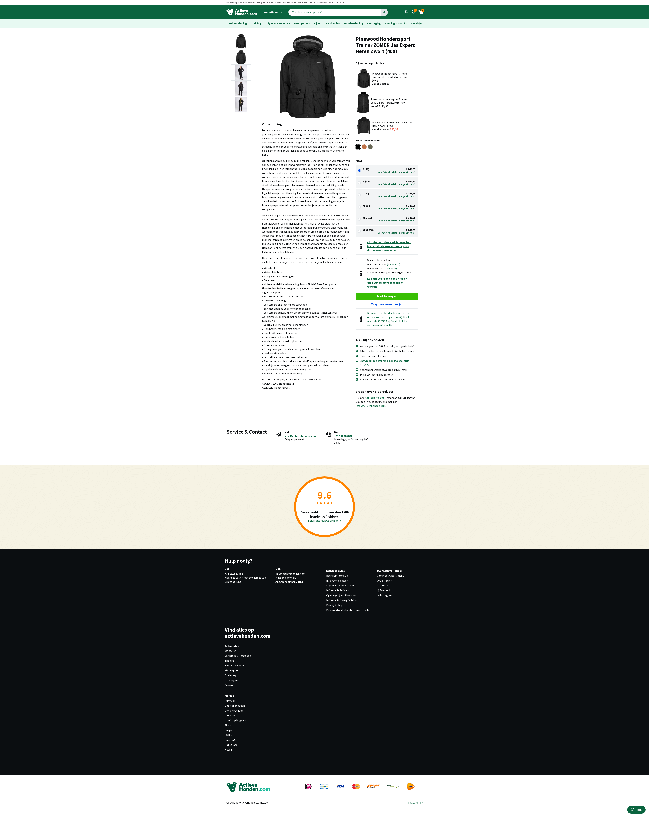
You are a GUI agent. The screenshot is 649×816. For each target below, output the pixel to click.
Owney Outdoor (234, 710)
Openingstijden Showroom (341, 595)
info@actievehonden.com (371, 405)
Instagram (386, 595)
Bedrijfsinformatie (337, 575)
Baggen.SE (231, 740)
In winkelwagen (386, 296)
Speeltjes (417, 23)
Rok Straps (231, 744)
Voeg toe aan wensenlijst (386, 304)
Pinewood (230, 715)
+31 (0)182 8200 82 (375, 397)
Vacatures (382, 585)
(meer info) (393, 264)
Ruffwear (230, 700)
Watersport (231, 670)
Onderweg (231, 675)
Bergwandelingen (235, 665)
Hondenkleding (353, 23)
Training (256, 23)
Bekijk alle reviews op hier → (324, 520)
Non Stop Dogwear (236, 720)
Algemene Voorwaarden (340, 585)
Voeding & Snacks (396, 23)
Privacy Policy (334, 605)
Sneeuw (229, 685)
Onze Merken (384, 580)
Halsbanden (332, 23)
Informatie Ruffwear (338, 590)
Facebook (385, 590)
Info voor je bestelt (337, 580)
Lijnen (317, 23)
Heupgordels (302, 23)
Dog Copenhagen (235, 705)
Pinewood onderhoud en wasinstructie (348, 610)
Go (384, 12)
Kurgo (228, 730)
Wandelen (230, 650)
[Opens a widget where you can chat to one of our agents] (636, 810)
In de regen (231, 680)
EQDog (229, 735)
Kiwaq (228, 749)
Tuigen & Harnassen (277, 23)
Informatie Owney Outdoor (342, 600)
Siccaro (229, 725)
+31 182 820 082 (343, 436)
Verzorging (374, 23)
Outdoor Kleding (236, 23)
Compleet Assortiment (390, 575)
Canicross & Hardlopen (238, 655)
